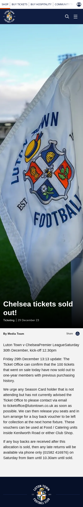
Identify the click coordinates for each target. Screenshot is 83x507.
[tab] (5, 4)
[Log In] (79, 4)
